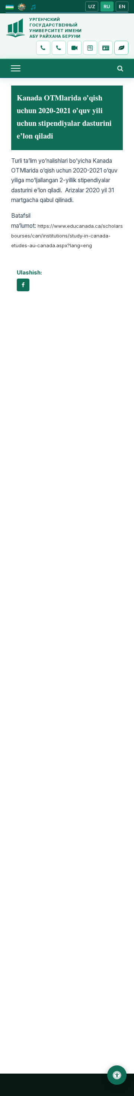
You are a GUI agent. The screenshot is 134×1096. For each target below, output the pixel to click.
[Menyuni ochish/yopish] (16, 68)
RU (107, 6)
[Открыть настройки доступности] (117, 1075)
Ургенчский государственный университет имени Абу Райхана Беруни (55, 28)
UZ (92, 6)
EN (122, 6)
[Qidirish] (120, 68)
